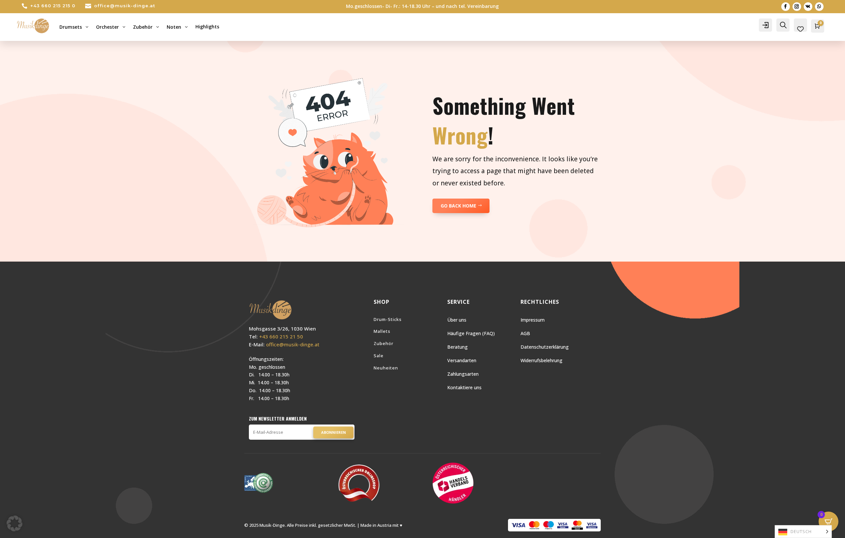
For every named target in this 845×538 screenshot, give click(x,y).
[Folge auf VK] (808, 6)
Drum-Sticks (388, 319)
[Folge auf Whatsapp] (819, 6)
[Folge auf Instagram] (797, 6)
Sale (379, 356)
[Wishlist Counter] (800, 29)
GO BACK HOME (458, 206)
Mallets (382, 331)
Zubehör (383, 343)
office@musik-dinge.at (124, 5)
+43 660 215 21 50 (281, 336)
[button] (14, 523)
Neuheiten (386, 368)
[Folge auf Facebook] (785, 6)
